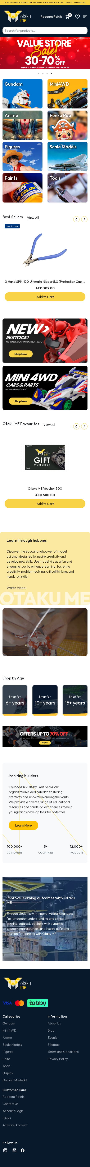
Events (52, 1037)
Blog (51, 1030)
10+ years (45, 700)
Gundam (9, 1023)
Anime (7, 1037)
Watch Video (16, 588)
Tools (6, 1066)
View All (33, 217)
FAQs (7, 1118)
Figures (8, 1052)
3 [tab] (47, 73)
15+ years (75, 700)
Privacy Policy (58, 1059)
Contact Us (10, 1104)
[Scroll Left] (76, 219)
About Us (54, 1023)
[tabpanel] (45, 53)
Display (8, 1073)
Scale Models (12, 1044)
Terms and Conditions (63, 1052)
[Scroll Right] (84, 219)
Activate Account (15, 1125)
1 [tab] (39, 73)
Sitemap (54, 1044)
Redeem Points (13, 1096)
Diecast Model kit (15, 1080)
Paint (6, 1059)
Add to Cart (45, 297)
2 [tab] (43, 73)
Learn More (23, 825)
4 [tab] (51, 73)
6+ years (15, 700)
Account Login (13, 1111)
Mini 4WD (10, 1030)
